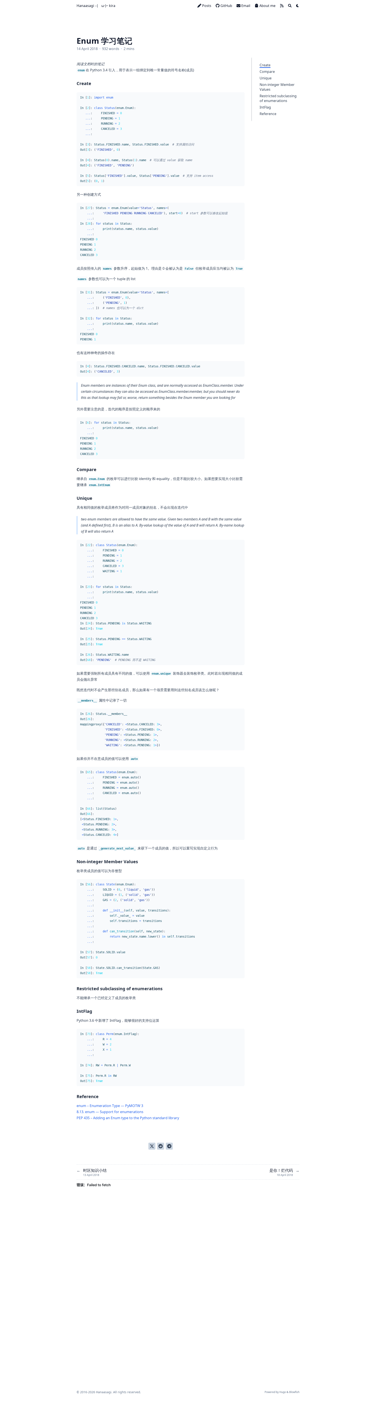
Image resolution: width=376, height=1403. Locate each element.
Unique (266, 78)
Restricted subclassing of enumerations (278, 98)
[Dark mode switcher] (297, 5)
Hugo (282, 1392)
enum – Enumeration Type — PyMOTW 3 (110, 1105)
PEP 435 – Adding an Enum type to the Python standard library (128, 1117)
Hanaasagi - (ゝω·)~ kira (96, 5)
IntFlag (265, 107)
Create (265, 65)
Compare (267, 71)
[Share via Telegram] (169, 1146)
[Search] (290, 5)
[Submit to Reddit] (160, 1146)
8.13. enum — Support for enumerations (110, 1111)
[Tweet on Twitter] (151, 1146)
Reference (268, 113)
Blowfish (294, 1392)
